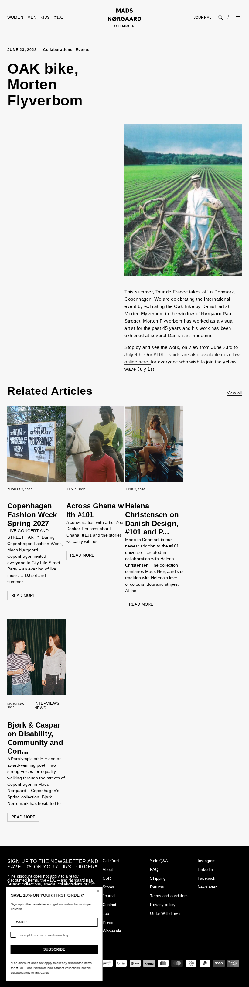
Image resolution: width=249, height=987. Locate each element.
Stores (108, 887)
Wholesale (112, 931)
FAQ (154, 869)
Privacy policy (163, 904)
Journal (109, 896)
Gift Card (111, 860)
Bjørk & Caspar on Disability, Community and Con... (35, 738)
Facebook (206, 878)
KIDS (45, 17)
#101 (58, 17)
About (108, 869)
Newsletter (207, 887)
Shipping (157, 878)
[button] (238, 17)
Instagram (207, 860)
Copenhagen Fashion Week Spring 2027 (32, 514)
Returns (157, 887)
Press (108, 922)
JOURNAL (202, 17)
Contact (110, 904)
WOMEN (15, 17)
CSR (107, 878)
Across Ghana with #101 (95, 510)
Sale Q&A (159, 860)
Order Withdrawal (165, 913)
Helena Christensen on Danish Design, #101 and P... (152, 519)
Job (106, 913)
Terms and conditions (169, 896)
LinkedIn (205, 869)
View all (234, 392)
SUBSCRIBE (55, 949)
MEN (31, 17)
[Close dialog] (99, 891)
